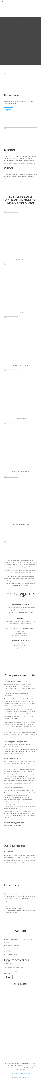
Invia (8, 977)
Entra (8, 109)
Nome (6, 963)
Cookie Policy (25, 1073)
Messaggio (7, 973)
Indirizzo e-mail (9, 967)
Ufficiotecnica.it (24, 1077)
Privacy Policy (15, 1073)
